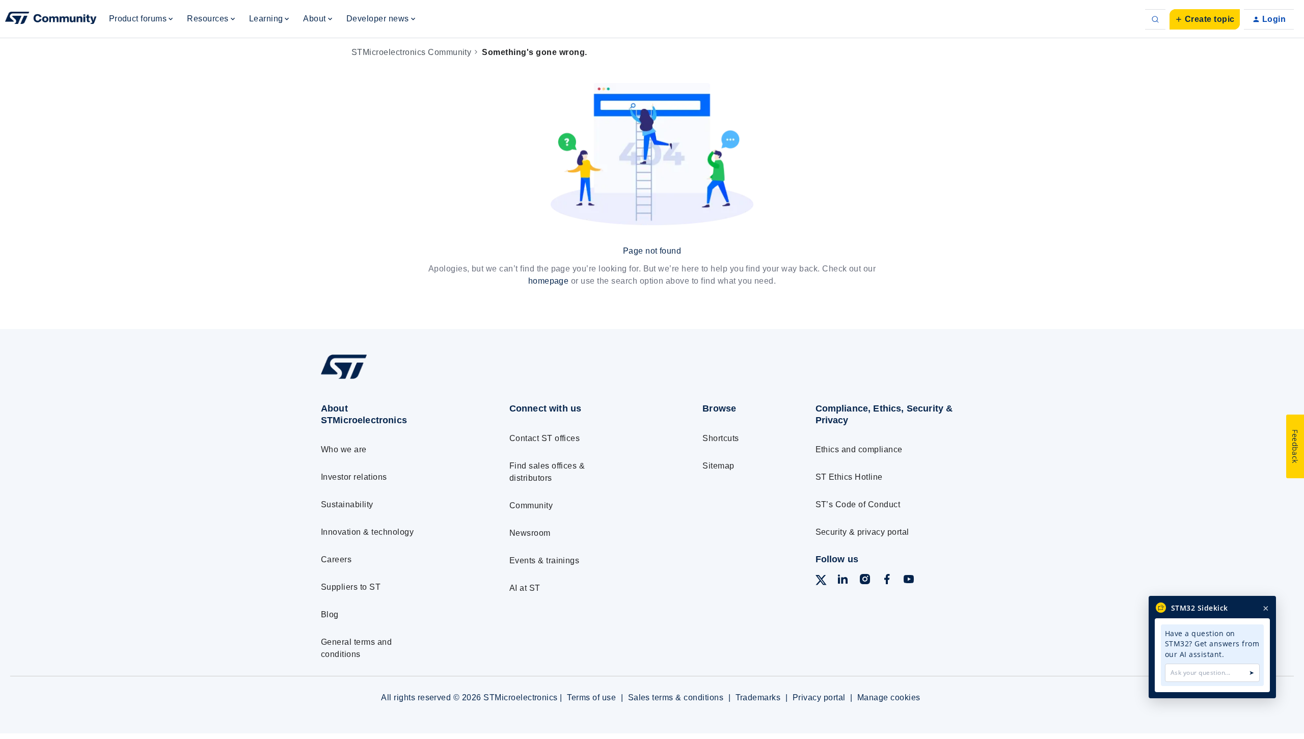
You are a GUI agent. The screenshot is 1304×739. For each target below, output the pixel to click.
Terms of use (591, 697)
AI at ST (524, 588)
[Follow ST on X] (821, 582)
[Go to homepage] (396, 378)
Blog (330, 614)
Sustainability (347, 504)
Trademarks (758, 697)
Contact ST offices (544, 438)
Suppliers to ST (351, 587)
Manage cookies (888, 697)
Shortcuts (720, 438)
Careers (336, 559)
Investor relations (354, 477)
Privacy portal (819, 697)
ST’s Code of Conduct (858, 504)
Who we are (344, 449)
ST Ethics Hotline (849, 477)
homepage (548, 281)
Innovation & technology (367, 532)
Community (531, 505)
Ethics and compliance (859, 449)
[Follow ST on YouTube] (909, 581)
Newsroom (530, 533)
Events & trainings (544, 560)
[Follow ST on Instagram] (865, 581)
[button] (1205, 19)
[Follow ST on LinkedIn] (842, 581)
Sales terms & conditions (676, 697)
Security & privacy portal (862, 532)
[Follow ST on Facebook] (887, 581)
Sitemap (718, 465)
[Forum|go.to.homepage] (51, 19)
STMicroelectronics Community (411, 52)
